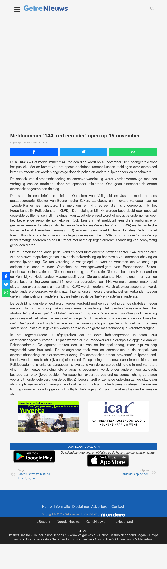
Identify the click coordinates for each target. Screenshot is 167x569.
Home (47, 506)
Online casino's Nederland (134, 539)
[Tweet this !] (83, 152)
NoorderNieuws (68, 521)
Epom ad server (80, 539)
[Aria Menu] (17, 9)
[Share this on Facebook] (34, 152)
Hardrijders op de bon (135, 472)
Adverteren (100, 506)
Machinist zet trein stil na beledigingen (34, 474)
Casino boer (104, 539)
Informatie (62, 506)
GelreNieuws (95, 521)
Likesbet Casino (18, 535)
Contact (117, 506)
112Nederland (122, 521)
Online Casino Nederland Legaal (123, 535)
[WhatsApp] (133, 152)
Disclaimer (80, 506)
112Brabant (41, 521)
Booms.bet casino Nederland (46, 539)
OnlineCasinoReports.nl (50, 535)
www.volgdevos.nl (83, 535)
